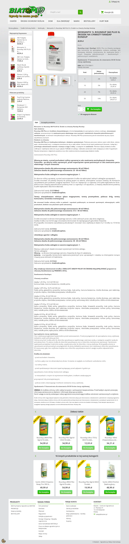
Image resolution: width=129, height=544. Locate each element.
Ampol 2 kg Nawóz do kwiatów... (23, 116)
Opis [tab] (36, 122)
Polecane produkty (17, 93)
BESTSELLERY (89, 21)
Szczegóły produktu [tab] (48, 122)
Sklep (40, 536)
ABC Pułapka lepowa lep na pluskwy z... (22, 40)
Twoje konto (71, 502)
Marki (77, 21)
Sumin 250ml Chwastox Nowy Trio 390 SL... (44, 483)
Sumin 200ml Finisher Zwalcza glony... (111, 483)
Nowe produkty (16, 511)
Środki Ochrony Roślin (32, 21)
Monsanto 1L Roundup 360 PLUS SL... (24, 49)
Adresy (68, 518)
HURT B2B (103, 21)
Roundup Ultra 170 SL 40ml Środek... (88, 439)
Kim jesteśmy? (43, 506)
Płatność (41, 511)
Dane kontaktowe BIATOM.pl (48, 524)
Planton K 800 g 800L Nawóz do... (23, 83)
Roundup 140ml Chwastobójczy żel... (109, 439)
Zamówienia (70, 511)
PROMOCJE (14, 508)
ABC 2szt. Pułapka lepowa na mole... (23, 58)
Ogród (13, 21)
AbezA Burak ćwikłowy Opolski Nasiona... (23, 67)
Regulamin (42, 514)
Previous (35, 411)
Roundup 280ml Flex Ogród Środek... (44, 439)
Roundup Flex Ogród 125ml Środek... (66, 439)
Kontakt (41, 531)
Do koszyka (93, 109)
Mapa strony (43, 534)
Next (118, 411)
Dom (50, 21)
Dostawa (41, 508)
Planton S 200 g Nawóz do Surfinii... (24, 75)
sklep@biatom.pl (101, 514)
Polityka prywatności (45, 516)
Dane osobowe (71, 506)
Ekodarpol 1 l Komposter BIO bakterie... (22, 107)
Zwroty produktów (72, 508)
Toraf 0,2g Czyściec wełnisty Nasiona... (23, 98)
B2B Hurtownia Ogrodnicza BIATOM (23, 506)
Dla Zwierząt (63, 21)
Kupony (68, 521)
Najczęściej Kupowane (18, 33)
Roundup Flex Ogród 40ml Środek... (89, 483)
